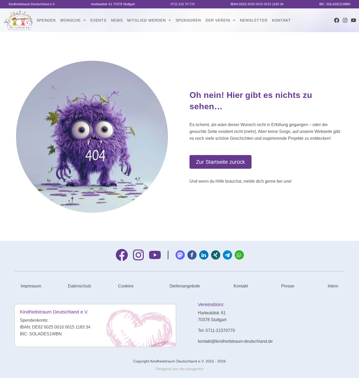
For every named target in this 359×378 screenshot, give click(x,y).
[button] (180, 255)
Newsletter (254, 20)
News (117, 20)
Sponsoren (188, 20)
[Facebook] (337, 20)
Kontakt (281, 20)
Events (98, 20)
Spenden (46, 20)
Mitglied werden (146, 20)
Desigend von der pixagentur (180, 369)
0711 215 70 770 (183, 4)
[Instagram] (345, 20)
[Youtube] (353, 20)
